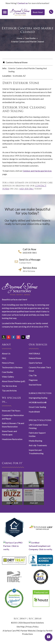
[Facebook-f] (13, 337)
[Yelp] (8, 337)
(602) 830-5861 (26, 189)
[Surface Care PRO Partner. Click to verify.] (14, 549)
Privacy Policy (32, 626)
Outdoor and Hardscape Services (37, 171)
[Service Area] (20, 269)
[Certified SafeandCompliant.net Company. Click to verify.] (41, 549)
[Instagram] (18, 337)
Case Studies (30, 38)
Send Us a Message (29, 259)
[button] (5, 12)
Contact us (22, 3)
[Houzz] (4, 336)
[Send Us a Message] (16, 261)
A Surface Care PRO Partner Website (19, 630)
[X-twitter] (23, 337)
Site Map (21, 626)
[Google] (28, 336)
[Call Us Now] (19, 251)
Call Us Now (29, 249)
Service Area (30, 267)
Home (19, 38)
